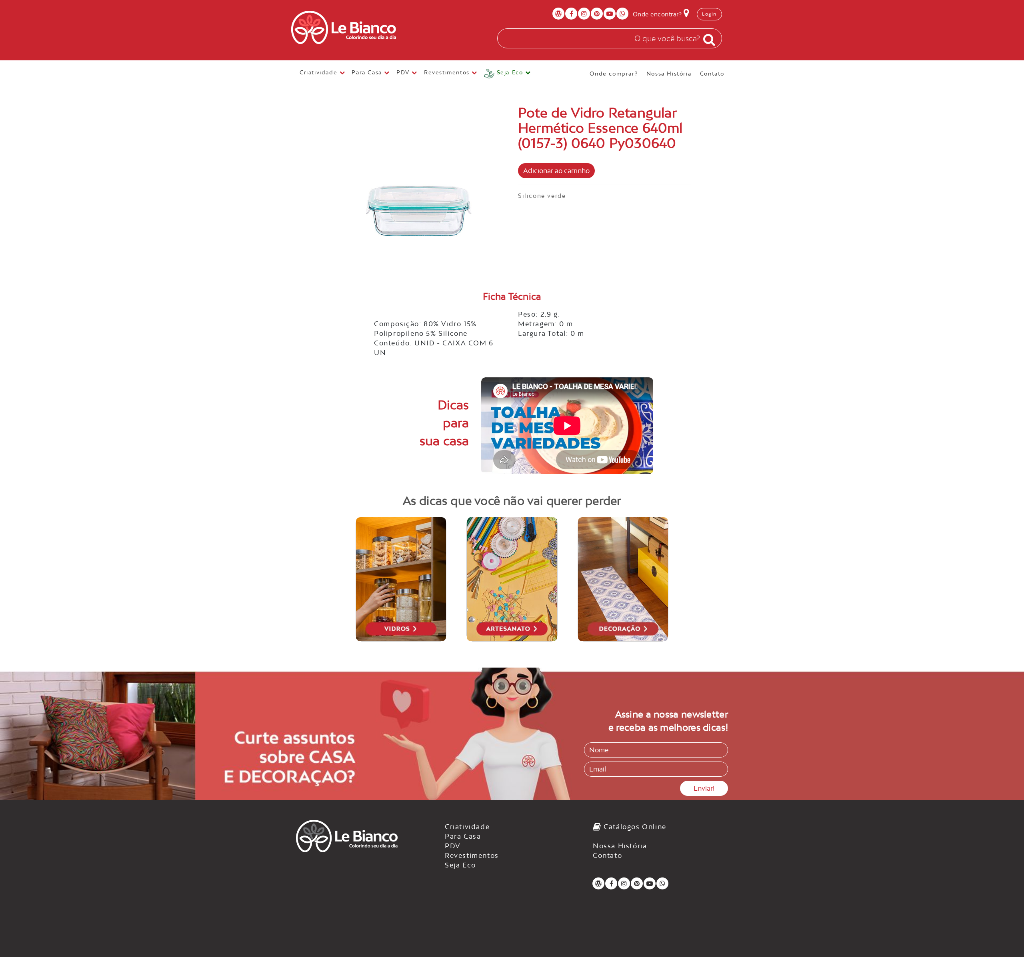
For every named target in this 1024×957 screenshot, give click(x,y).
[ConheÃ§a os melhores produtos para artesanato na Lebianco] (512, 579)
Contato (712, 73)
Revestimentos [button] (448, 72)
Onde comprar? (614, 73)
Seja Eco (460, 865)
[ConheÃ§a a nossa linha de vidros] (401, 579)
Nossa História (668, 73)
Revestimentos (472, 855)
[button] (507, 74)
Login (709, 14)
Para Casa (463, 836)
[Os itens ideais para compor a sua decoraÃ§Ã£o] (623, 579)
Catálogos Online (634, 827)
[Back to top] (1001, 934)
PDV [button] (404, 72)
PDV (453, 846)
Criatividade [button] (320, 72)
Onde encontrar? (658, 14)
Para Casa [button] (368, 72)
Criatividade (467, 827)
